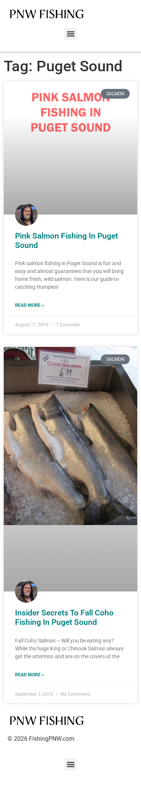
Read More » (29, 305)
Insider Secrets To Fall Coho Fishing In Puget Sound (64, 617)
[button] (70, 34)
